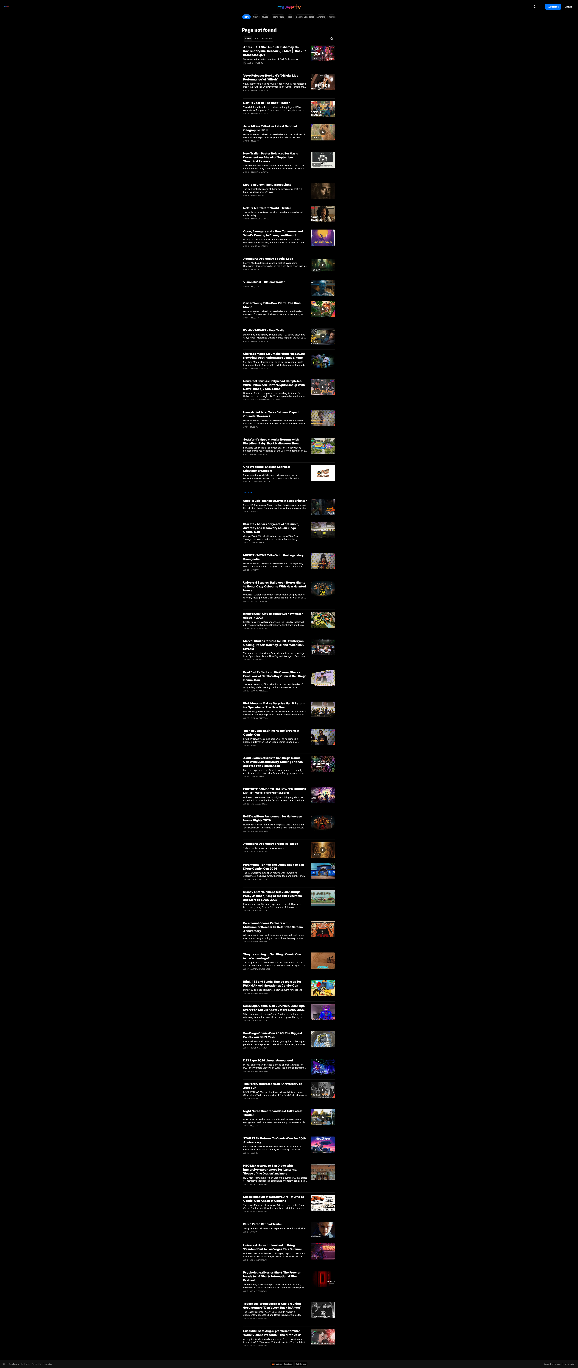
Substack (547, 1364)
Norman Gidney (258, 195)
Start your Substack (283, 1364)
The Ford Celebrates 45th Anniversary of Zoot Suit (272, 1085)
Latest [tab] (248, 38)
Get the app (301, 1364)
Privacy (27, 1364)
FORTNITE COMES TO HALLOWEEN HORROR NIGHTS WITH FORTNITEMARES (274, 791)
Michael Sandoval (260, 90)
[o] (323, 53)
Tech (290, 17)
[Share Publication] (541, 7)
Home (246, 17)
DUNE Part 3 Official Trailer (262, 1224)
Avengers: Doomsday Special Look (268, 258)
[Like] (245, 67)
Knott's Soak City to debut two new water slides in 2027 (273, 615)
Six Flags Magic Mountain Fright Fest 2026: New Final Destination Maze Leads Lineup (274, 355)
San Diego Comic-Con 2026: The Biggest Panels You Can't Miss (272, 1035)
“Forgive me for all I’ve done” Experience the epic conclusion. (274, 1228)
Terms (34, 1364)
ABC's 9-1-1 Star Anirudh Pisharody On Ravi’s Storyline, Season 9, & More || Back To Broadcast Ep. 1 (274, 51)
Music (265, 17)
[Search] (534, 7)
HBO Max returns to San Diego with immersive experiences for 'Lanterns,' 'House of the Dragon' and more (270, 1169)
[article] (289, 57)
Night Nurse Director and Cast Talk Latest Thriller (273, 1113)
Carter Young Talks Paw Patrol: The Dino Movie (272, 305)
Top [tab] (256, 38)
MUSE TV (259, 63)
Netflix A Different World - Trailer (267, 208)
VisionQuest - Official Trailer (264, 282)
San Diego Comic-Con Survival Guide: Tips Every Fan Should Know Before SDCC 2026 (274, 1008)
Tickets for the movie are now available (263, 847)
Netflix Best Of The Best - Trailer (266, 103)
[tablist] (258, 39)
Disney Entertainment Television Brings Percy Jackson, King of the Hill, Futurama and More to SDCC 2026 (272, 896)
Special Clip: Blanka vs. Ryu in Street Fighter (275, 500)
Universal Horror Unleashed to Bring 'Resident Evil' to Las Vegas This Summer (272, 1247)
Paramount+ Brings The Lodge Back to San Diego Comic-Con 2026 (273, 866)
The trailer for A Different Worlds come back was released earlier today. (273, 214)
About (332, 17)
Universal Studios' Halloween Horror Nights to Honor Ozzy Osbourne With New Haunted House (274, 586)
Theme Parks (277, 17)
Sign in (569, 6)
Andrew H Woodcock (260, 481)
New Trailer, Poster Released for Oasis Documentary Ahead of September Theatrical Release (270, 157)
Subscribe (553, 6)
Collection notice (45, 1364)
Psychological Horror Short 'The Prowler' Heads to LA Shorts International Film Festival (272, 1276)
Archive (321, 17)
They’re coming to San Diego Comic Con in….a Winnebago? (272, 956)
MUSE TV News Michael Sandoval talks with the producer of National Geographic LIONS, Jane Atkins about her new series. (274, 136)
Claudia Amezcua (259, 246)
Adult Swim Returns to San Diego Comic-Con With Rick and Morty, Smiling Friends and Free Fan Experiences (273, 762)
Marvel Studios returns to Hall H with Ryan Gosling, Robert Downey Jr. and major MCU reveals (274, 645)
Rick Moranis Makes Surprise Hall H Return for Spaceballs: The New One (274, 705)
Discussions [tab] (266, 38)
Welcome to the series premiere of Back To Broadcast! (271, 59)
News (255, 17)
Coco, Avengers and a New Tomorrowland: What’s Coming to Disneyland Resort (273, 233)
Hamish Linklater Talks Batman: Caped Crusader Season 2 (270, 414)
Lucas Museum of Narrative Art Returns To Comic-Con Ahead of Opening (273, 1199)
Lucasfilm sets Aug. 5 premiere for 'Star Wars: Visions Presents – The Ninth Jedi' (272, 1333)
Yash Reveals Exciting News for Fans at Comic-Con (271, 732)
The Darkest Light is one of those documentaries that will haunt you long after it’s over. (272, 190)
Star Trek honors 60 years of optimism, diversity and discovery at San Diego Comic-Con (271, 528)
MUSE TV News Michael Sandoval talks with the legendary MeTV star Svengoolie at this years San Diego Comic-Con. (273, 565)
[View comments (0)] (265, 67)
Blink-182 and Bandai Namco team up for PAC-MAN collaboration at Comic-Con (272, 983)
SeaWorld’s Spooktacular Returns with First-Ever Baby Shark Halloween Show (271, 441)
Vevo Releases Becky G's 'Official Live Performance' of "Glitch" (270, 77)
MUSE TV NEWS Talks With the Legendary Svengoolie (273, 557)
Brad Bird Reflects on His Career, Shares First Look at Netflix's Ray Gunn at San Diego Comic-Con (274, 676)
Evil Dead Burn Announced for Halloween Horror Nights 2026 (272, 818)
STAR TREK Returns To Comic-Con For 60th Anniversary (274, 1140)
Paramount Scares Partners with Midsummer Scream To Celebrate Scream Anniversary (273, 927)
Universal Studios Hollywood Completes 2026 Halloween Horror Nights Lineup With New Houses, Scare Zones (274, 385)
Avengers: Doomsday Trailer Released (270, 843)
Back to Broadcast (305, 17)
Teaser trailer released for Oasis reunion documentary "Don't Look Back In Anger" (272, 1305)
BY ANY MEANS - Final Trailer (264, 330)
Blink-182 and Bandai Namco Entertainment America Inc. (273, 989)
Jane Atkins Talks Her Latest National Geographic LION (270, 128)
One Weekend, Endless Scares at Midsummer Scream (266, 468)
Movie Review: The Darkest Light (267, 184)
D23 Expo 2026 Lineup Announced (268, 1060)
